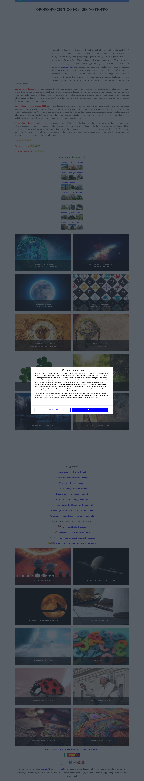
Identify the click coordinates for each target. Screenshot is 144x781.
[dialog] (72, 390)
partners (45, 373)
